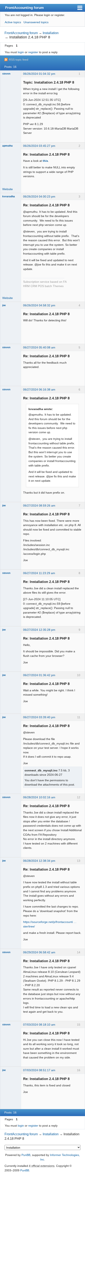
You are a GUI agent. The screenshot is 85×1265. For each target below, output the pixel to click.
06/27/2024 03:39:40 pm (39, 717)
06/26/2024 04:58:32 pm (39, 305)
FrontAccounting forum (24, 8)
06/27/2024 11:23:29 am (39, 573)
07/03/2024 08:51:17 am (39, 1070)
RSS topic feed (18, 59)
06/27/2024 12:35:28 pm (39, 629)
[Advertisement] (42, 1219)
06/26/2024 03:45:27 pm (39, 145)
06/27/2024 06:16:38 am (39, 389)
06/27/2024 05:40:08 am (39, 347)
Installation (51, 33)
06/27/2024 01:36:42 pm (39, 675)
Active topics (13, 22)
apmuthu (7, 146)
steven (6, 73)
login (21, 52)
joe (4, 305)
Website (7, 189)
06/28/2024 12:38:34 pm (39, 860)
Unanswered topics (36, 22)
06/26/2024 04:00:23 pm (39, 196)
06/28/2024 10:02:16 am (39, 797)
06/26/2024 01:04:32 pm (39, 73)
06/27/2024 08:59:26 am (39, 505)
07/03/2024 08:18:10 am (39, 1024)
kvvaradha (8, 196)
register (33, 52)
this (45, 160)
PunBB (25, 1155)
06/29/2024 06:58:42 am (39, 952)
